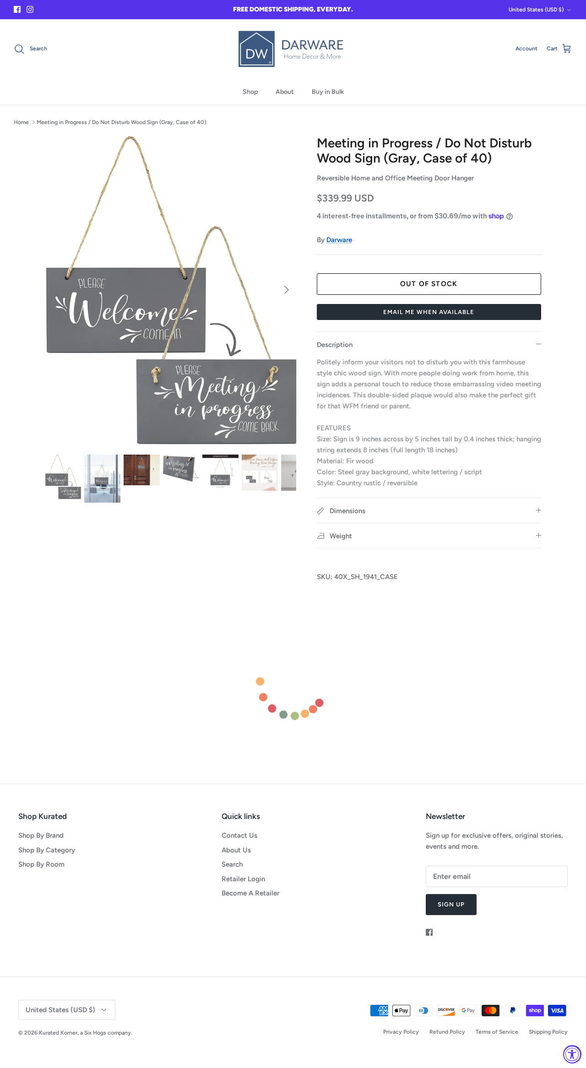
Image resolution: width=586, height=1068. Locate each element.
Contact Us (239, 835)
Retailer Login (243, 879)
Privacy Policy (401, 1032)
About (285, 92)
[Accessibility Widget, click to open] (572, 1054)
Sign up (451, 904)
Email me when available (429, 312)
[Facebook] (17, 9)
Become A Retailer (250, 893)
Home (21, 122)
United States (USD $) (536, 9)
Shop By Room (41, 864)
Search (232, 864)
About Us (236, 850)
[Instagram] (30, 9)
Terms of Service (497, 1032)
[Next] (287, 290)
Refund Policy (447, 1032)
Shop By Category (46, 850)
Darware (339, 240)
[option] (171, 290)
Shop (250, 92)
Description (335, 345)
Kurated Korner (58, 1033)
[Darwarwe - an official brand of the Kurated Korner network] (293, 49)
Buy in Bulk (328, 92)
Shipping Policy (548, 1032)
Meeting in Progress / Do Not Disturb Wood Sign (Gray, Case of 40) (121, 122)
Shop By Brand (41, 835)
